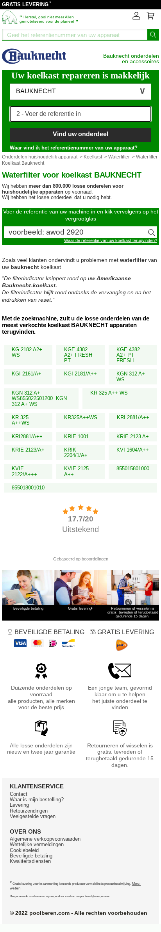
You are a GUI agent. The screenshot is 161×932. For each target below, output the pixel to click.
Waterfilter (119, 157)
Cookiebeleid (24, 850)
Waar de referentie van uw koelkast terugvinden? (110, 240)
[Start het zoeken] (153, 35)
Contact (18, 794)
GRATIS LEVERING (25, 4)
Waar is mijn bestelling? (37, 799)
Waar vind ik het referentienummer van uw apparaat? (74, 148)
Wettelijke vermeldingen (37, 844)
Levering (19, 805)
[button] (80, 92)
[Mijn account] (136, 18)
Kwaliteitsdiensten (30, 861)
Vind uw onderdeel (80, 134)
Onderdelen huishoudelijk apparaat (39, 157)
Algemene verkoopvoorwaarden (45, 839)
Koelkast (93, 157)
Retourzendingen (29, 811)
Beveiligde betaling (31, 856)
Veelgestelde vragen (32, 816)
